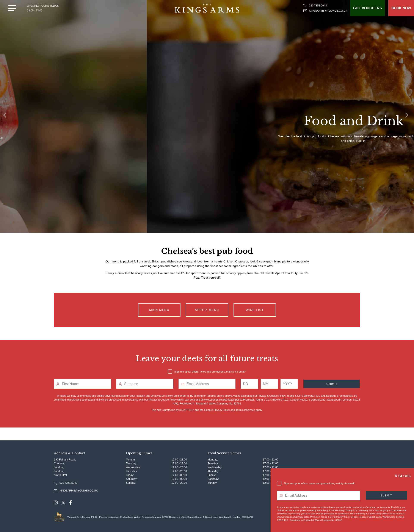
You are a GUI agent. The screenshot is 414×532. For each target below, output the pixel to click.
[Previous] (6, 116)
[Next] (407, 116)
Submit (331, 383)
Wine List (255, 310)
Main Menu (159, 310)
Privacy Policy (221, 410)
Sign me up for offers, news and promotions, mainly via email (209, 371)
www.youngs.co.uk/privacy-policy (223, 399)
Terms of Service (245, 410)
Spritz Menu (207, 310)
